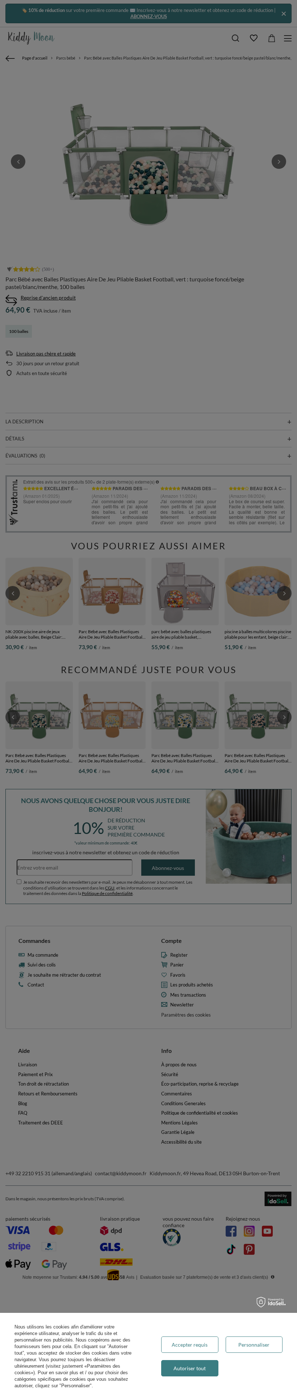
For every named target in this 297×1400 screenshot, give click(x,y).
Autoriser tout (189, 1368)
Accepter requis (190, 1345)
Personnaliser (253, 1345)
